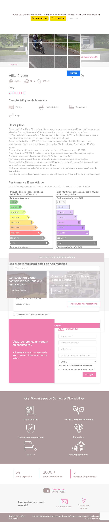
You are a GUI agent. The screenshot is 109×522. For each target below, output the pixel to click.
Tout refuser (58, 18)
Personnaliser (75, 18)
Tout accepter (39, 18)
